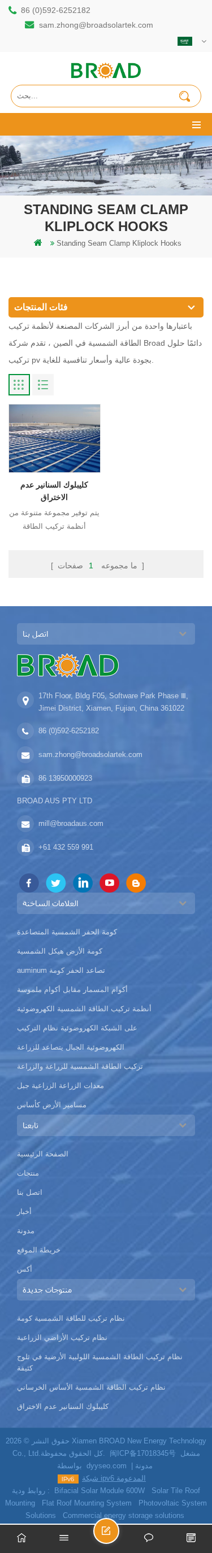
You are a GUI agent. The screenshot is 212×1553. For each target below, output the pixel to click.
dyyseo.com (106, 1465)
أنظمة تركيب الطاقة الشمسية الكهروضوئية (84, 1008)
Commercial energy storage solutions (123, 1515)
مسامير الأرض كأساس (51, 1104)
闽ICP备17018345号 (143, 1453)
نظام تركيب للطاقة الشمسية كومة (71, 1318)
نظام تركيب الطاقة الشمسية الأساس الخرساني (91, 1387)
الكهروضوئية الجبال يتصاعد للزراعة (70, 1047)
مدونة (25, 1230)
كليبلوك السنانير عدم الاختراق (54, 491)
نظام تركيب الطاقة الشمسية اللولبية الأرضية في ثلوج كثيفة (100, 1362)
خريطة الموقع (38, 1250)
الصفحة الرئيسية (42, 1154)
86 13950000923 (65, 778)
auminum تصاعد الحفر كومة (61, 970)
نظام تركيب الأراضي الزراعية (62, 1337)
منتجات (28, 1173)
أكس (24, 1269)
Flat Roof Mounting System (87, 1503)
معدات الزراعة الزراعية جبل (60, 1085)
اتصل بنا (29, 1192)
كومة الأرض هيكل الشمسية (59, 951)
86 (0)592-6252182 (55, 10)
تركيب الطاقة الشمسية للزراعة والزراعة (80, 1066)
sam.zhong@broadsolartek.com (96, 24)
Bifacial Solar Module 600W (99, 1490)
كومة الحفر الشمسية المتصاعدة (67, 932)
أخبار (24, 1211)
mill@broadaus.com (70, 823)
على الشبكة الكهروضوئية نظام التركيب (77, 1028)
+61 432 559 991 (65, 847)
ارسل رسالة (118, 1536)
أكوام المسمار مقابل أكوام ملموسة (72, 989)
